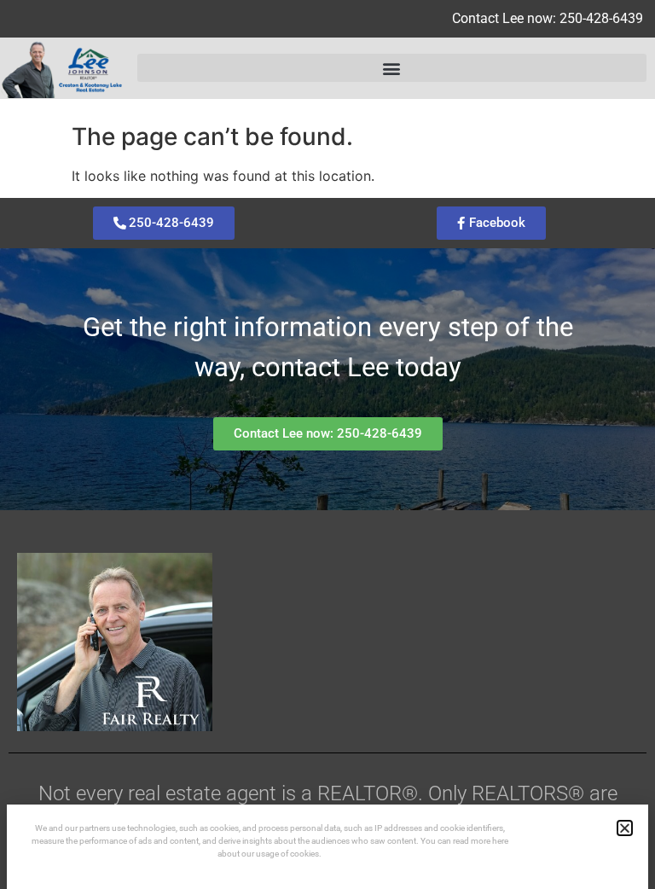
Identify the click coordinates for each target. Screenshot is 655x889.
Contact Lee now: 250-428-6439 (547, 18)
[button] (391, 68)
